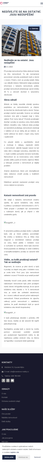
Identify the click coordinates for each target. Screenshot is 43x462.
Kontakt (5, 397)
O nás (4, 394)
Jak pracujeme (7, 438)
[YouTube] (12, 380)
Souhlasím (9, 457)
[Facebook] (3, 380)
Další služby (6, 421)
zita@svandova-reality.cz (19, 372)
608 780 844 (15, 376)
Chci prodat (6, 414)
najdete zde (14, 452)
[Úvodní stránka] (4, 3)
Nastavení (37, 457)
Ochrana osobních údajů (11, 401)
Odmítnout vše (23, 457)
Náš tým (5, 442)
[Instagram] (8, 380)
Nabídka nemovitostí (9, 418)
